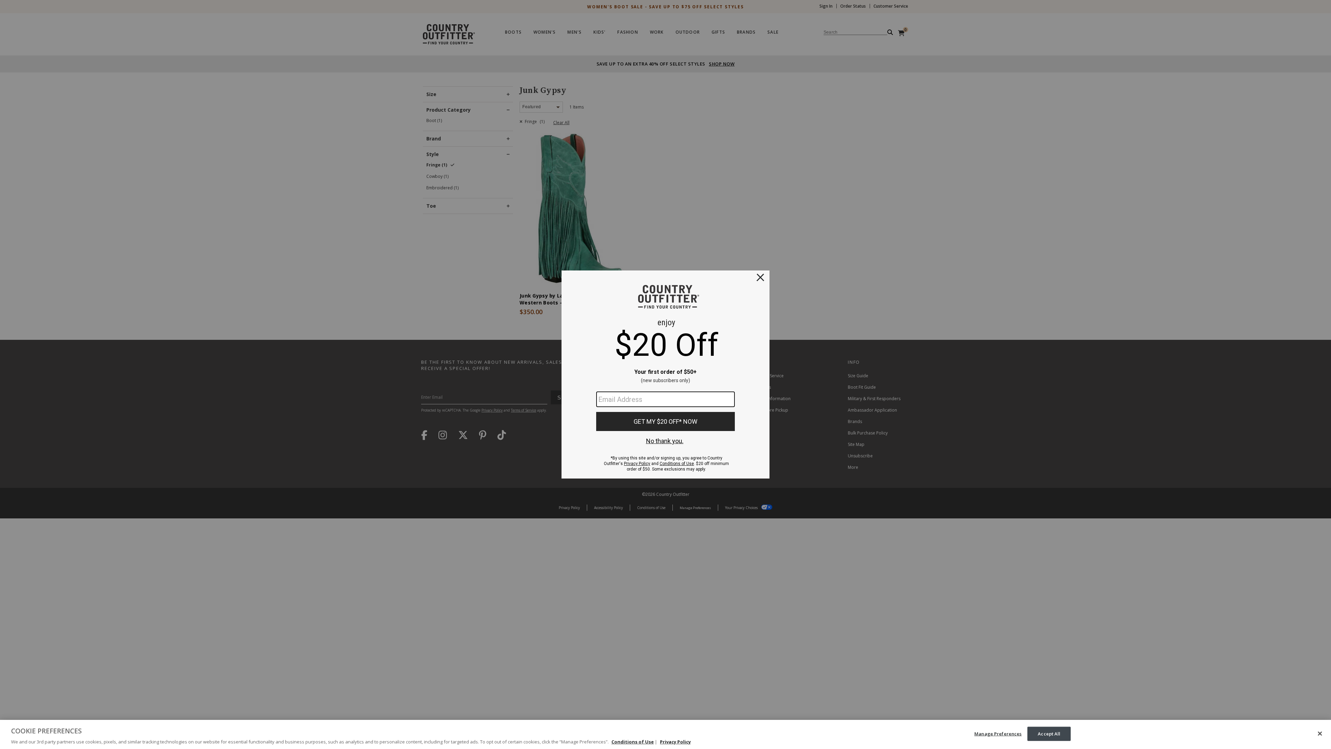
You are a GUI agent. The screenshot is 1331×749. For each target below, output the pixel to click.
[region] (665, 734)
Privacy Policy (675, 742)
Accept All (1049, 733)
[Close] (1320, 733)
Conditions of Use (632, 742)
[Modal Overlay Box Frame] (665, 374)
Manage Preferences (997, 733)
